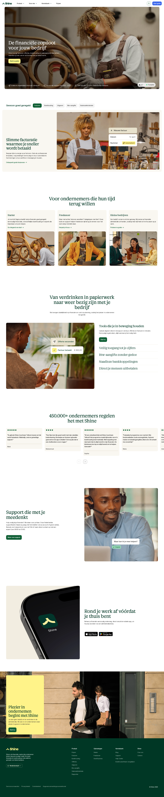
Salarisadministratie (86, 105)
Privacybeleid (25, 786)
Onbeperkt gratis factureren (15, 162)
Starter (96, 752)
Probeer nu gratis (116, 227)
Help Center (119, 758)
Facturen (37, 105)
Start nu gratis (14, 61)
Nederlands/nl (14, 766)
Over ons (140, 752)
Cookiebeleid (36, 786)
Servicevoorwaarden (12, 786)
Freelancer (97, 755)
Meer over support (14, 537)
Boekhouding (48, 105)
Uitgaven (60, 105)
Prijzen (74, 752)
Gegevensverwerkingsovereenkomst (54, 786)
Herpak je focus (64, 227)
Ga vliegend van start (15, 227)
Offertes (74, 762)
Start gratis (157, 3)
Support (118, 755)
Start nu (103, 339)
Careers (139, 755)
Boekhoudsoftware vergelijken (125, 762)
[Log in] (149, 3)
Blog (117, 752)
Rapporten (75, 774)
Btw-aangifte (71, 105)
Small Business (98, 758)
